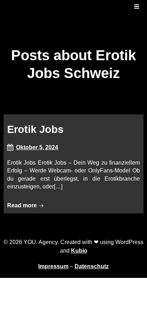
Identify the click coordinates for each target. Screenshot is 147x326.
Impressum (53, 266)
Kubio (79, 251)
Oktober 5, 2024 (37, 147)
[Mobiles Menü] (136, 7)
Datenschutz (92, 266)
